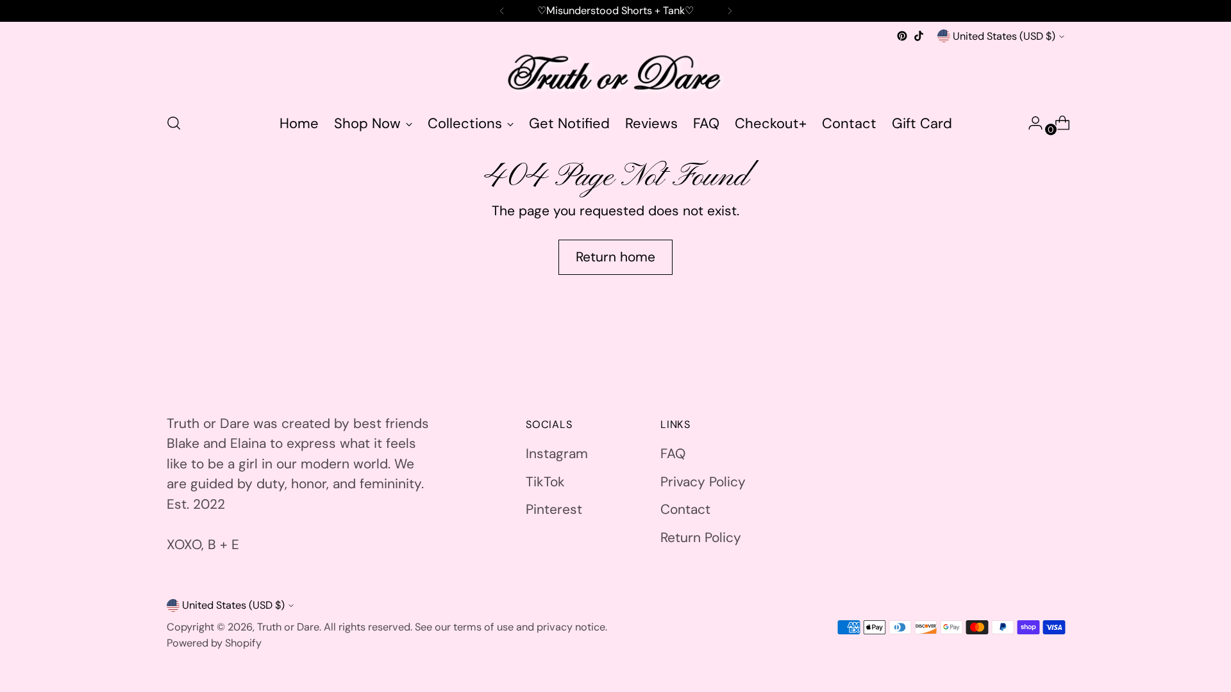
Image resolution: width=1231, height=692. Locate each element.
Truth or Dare (288, 627)
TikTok (545, 482)
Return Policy (700, 538)
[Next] (730, 11)
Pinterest (554, 509)
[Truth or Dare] (615, 73)
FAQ (672, 454)
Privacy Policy (703, 482)
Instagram (557, 454)
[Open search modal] (174, 123)
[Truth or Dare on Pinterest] (902, 36)
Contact (685, 509)
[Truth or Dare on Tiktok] (919, 36)
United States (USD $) (1004, 36)
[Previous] (502, 11)
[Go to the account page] (1030, 123)
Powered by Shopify (214, 643)
